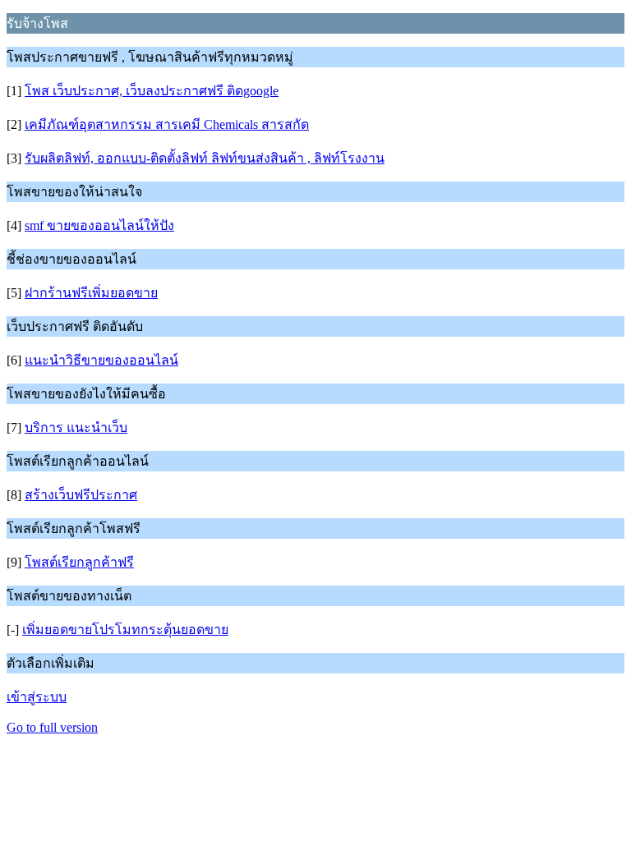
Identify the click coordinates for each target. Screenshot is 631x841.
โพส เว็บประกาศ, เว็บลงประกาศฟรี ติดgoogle (152, 91)
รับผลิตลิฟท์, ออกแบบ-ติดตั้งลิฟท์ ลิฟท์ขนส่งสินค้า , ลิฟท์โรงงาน (205, 158)
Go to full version (52, 727)
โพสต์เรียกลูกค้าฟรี (79, 562)
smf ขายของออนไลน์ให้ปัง (99, 225)
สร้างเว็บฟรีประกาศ (81, 495)
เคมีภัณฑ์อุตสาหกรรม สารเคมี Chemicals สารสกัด (167, 124)
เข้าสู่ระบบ (37, 697)
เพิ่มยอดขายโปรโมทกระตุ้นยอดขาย (125, 629)
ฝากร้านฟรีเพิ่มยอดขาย (91, 293)
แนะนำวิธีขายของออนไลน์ (101, 360)
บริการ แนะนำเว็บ (76, 427)
